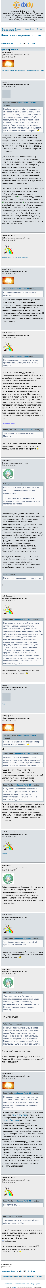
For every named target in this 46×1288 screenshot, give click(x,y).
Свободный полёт (29, 1276)
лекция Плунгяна (19, 1115)
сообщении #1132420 (25, 430)
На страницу (5, 43)
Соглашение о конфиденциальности (17, 1284)
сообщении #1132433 (22, 1201)
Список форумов (8, 1276)
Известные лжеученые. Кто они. (21, 35)
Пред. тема (5, 50)
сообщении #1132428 (22, 938)
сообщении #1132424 (27, 735)
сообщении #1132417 (20, 288)
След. (33, 43)
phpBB (14, 1287)
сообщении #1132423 (22, 619)
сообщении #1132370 (27, 102)
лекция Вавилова (11, 1120)
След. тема (14, 50)
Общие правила (36, 1284)
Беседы (18, 1276)
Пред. (13, 43)
